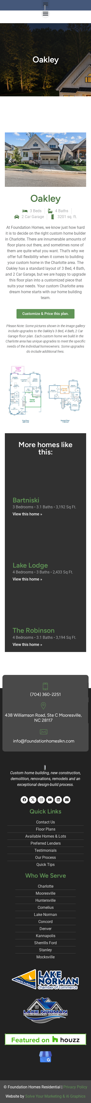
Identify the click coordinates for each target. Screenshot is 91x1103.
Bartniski (26, 500)
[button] (45, 13)
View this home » (27, 514)
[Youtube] (49, 799)
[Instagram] (41, 799)
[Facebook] (24, 799)
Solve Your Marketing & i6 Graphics (55, 1096)
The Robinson (34, 630)
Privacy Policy (75, 1087)
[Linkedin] (58, 799)
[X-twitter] (32, 799)
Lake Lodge (30, 565)
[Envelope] (66, 799)
